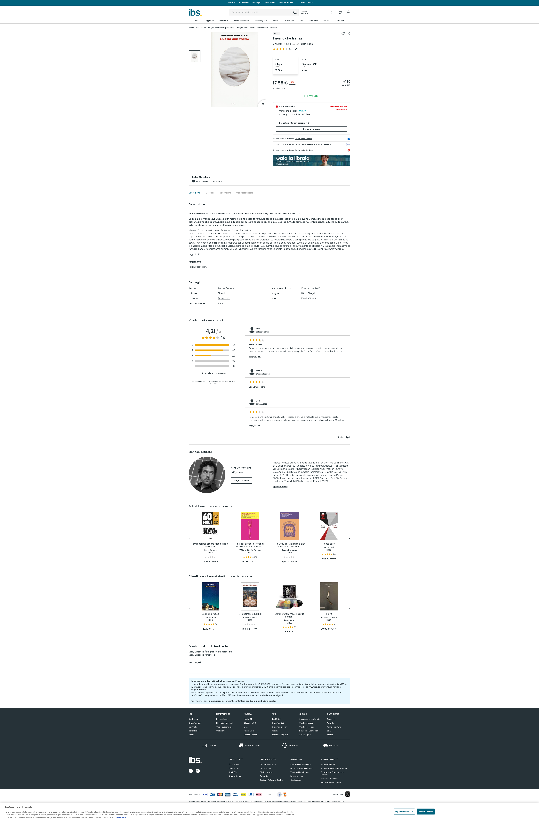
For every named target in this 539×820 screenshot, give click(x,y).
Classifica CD (250, 723)
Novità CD (248, 719)
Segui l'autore (241, 480)
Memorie (210, 654)
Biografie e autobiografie (219, 651)
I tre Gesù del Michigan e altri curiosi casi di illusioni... (289, 545)
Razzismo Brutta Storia (331, 782)
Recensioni (225, 192)
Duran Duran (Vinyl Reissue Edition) (289, 615)
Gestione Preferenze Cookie (271, 780)
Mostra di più (343, 437)
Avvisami (313, 95)
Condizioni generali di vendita (222, 802)
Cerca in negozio (311, 129)
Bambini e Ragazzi (280, 735)
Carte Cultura (270, 3)
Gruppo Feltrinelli (328, 764)
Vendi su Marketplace (299, 772)
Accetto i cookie (426, 811)
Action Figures (305, 735)
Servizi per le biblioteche (300, 764)
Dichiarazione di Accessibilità (199, 802)
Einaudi (305, 43)
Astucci (330, 735)
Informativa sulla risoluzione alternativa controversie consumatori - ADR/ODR (282, 802)
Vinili (246, 727)
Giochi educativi (306, 723)
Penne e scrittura (334, 727)
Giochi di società (306, 727)
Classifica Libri (195, 723)
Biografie (199, 651)
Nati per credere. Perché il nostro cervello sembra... (250, 545)
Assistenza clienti (306, 3)
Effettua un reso (266, 772)
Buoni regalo (256, 3)
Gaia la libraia (235, 776)
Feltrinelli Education (329, 778)
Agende (330, 723)
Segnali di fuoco (210, 614)
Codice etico (295, 780)
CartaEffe (231, 3)
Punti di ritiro (244, 3)
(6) (233, 345)
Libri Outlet (193, 727)
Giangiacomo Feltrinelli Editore (334, 768)
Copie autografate (224, 727)
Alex (258, 328)
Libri (191, 651)
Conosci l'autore (244, 192)
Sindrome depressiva (198, 267)
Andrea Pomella (283, 43)
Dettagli (210, 192)
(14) (223, 337)
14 (291, 49)
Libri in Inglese (194, 731)
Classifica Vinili (250, 735)
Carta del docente (286, 3)
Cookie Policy (120, 817)
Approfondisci (280, 486)
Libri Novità (193, 719)
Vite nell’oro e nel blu (249, 614)
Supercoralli (224, 298)
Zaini (329, 731)
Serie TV (275, 731)
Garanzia (264, 776)
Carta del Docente (303, 138)
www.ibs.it (314, 687)
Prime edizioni (222, 719)
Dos (258, 400)
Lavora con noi (296, 776)
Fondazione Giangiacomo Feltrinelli (332, 773)
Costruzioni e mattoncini (309, 719)
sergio (259, 370)
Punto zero (329, 543)
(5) (233, 350)
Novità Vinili (249, 731)
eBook (191, 735)
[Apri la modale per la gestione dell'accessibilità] (347, 794)
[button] (295, 12)
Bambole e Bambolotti (308, 731)
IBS (283, 88)
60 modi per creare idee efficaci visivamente (210, 545)
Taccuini (330, 719)
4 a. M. (328, 614)
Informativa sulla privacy (321, 802)
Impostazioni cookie (404, 811)
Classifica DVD (278, 723)
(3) (233, 355)
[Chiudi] (534, 811)
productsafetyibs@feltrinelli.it (261, 701)
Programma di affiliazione (301, 768)
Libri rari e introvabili (224, 723)
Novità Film (276, 719)
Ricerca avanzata (305, 12)
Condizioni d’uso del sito (243, 802)
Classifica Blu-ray (279, 727)
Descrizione (194, 192)
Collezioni (220, 731)
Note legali (195, 662)
